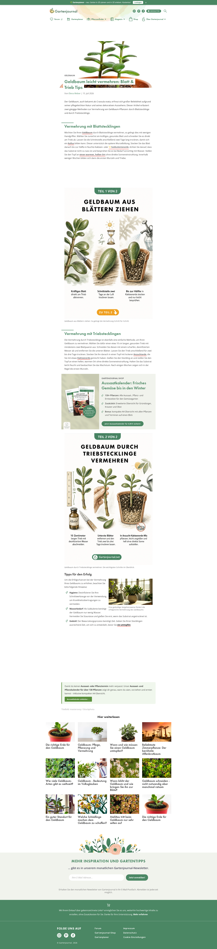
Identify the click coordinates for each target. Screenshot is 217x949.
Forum (57, 19)
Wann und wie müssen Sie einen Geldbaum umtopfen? (124, 748)
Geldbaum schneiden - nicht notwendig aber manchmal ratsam (156, 784)
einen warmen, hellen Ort (92, 154)
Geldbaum (87, 132)
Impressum (129, 928)
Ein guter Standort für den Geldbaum (59, 818)
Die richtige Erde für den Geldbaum (58, 746)
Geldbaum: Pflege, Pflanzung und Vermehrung (89, 748)
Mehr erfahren (140, 914)
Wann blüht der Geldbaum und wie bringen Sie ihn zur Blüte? (121, 785)
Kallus (71, 143)
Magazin (119, 19)
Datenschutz (130, 932)
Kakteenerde (83, 358)
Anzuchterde (139, 354)
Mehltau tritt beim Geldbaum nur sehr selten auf (122, 820)
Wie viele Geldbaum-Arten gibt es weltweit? (59, 782)
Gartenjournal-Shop (105, 932)
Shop (135, 19)
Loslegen (138, 2)
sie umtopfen (124, 624)
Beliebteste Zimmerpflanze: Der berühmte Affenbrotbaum (154, 749)
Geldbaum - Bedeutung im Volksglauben (92, 782)
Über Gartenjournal (154, 19)
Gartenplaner (77, 19)
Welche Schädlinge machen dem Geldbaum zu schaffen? (92, 820)
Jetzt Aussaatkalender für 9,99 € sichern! (123, 424)
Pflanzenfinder (97, 19)
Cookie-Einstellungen (134, 937)
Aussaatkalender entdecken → (78, 699)
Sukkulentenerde (120, 147)
